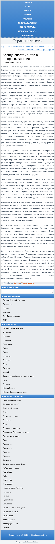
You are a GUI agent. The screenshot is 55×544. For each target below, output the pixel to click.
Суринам (6, 368)
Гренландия (7, 304)
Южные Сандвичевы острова (14, 392)
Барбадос (7, 420)
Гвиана (5, 352)
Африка (27, 15)
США (5, 320)
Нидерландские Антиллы (13, 488)
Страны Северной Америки (14, 300)
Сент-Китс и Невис (10, 512)
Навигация (27, 35)
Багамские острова (10, 416)
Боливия (6, 336)
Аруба (5, 412)
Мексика (6, 312)
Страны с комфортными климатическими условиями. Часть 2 (26, 47)
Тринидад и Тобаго (10, 524)
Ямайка (6, 528)
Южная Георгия (9, 388)
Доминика (7, 460)
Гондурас (6, 452)
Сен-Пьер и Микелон (11, 316)
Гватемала (7, 448)
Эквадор (6, 384)
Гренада (6, 456)
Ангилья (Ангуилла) (11, 404)
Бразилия (7, 340)
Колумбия (7, 356)
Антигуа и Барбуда (10, 408)
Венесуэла (7, 344)
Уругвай (6, 372)
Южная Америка (27, 27)
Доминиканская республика (14, 464)
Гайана (5, 348)
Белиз (5, 424)
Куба (5, 476)
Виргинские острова (11, 436)
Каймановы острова (11, 468)
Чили (5, 380)
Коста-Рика (7, 472)
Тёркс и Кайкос (9, 520)
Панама (6, 496)
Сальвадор (7, 504)
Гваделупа (7, 444)
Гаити (5, 440)
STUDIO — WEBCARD (31, 542)
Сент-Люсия (8, 516)
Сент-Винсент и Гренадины (14, 508)
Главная (27, 2)
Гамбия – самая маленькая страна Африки (36, 50)
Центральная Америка (12, 400)
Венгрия (17, 283)
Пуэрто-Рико (8, 500)
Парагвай (6, 360)
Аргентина (7, 332)
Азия (27, 7)
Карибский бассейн (27, 31)
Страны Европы (27, 283)
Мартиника (7, 480)
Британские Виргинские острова (16, 432)
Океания (27, 19)
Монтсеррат (8, 484)
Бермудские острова (11, 428)
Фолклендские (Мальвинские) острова (18, 376)
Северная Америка (27, 23)
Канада (6, 308)
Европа (27, 11)
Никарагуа (7, 492)
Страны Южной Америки (13, 328)
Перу (5, 364)
